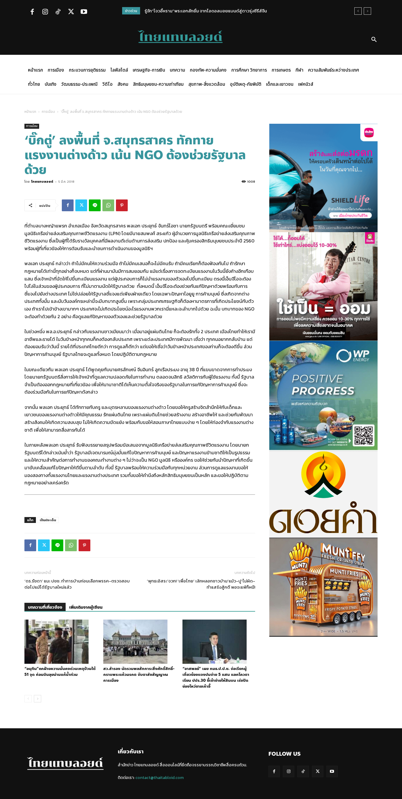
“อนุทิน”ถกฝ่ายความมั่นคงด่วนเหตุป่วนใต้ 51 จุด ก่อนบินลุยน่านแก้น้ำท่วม (60, 672)
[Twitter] (70, 12)
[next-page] (37, 698)
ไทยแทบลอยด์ (42, 181)
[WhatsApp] (108, 205)
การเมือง (48, 111)
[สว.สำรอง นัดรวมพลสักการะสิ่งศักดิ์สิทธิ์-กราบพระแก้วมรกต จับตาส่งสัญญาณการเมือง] (139, 642)
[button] (374, 40)
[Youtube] (83, 12)
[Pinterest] (122, 205)
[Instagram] (45, 12)
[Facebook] (32, 12)
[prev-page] (28, 698)
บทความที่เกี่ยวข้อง (45, 607)
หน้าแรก (30, 111)
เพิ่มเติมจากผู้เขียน (85, 607)
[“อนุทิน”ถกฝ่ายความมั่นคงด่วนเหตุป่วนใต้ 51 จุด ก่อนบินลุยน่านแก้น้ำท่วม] (60, 642)
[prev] (358, 11)
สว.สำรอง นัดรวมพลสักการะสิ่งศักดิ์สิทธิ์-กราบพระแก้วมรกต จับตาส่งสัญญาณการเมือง (139, 675)
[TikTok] (58, 12)
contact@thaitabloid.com (159, 778)
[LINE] (95, 205)
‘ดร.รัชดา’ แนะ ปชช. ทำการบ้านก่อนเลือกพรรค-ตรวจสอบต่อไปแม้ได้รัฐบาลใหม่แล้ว (77, 584)
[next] (367, 11)
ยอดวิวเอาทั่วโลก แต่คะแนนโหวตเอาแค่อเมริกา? (188, 10)
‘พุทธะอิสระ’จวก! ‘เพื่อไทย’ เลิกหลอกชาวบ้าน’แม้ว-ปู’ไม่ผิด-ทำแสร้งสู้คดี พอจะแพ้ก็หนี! (201, 584)
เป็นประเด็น (48, 520)
